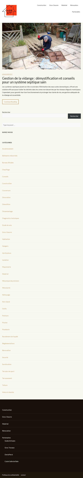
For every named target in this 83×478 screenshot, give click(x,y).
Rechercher (6, 112)
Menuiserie (6, 288)
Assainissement (7, 74)
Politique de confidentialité (10, 475)
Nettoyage (6, 295)
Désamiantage (7, 211)
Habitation (6, 239)
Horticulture (6, 253)
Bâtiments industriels (9, 156)
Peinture (5, 316)
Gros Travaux (9, 448)
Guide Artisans (10, 441)
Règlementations (8, 343)
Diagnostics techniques (10, 218)
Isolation (5, 260)
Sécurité (5, 357)
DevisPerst (9, 455)
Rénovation (74, 5)
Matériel (64, 5)
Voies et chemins (8, 392)
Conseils (5, 176)
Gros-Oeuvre (53, 5)
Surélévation (6, 364)
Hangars (5, 246)
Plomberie (6, 329)
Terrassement (7, 378)
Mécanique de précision (10, 281)
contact (23, 475)
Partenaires (76, 12)
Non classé (6, 302)
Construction (41, 5)
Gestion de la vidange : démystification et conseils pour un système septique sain (38, 80)
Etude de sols (7, 225)
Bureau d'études (8, 163)
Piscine (4, 323)
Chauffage (6, 170)
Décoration (6, 197)
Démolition (6, 204)
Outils (4, 309)
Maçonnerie (6, 267)
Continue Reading (10, 102)
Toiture (4, 385)
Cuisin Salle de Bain (11, 461)
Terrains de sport (8, 371)
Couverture (6, 190)
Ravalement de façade (10, 336)
